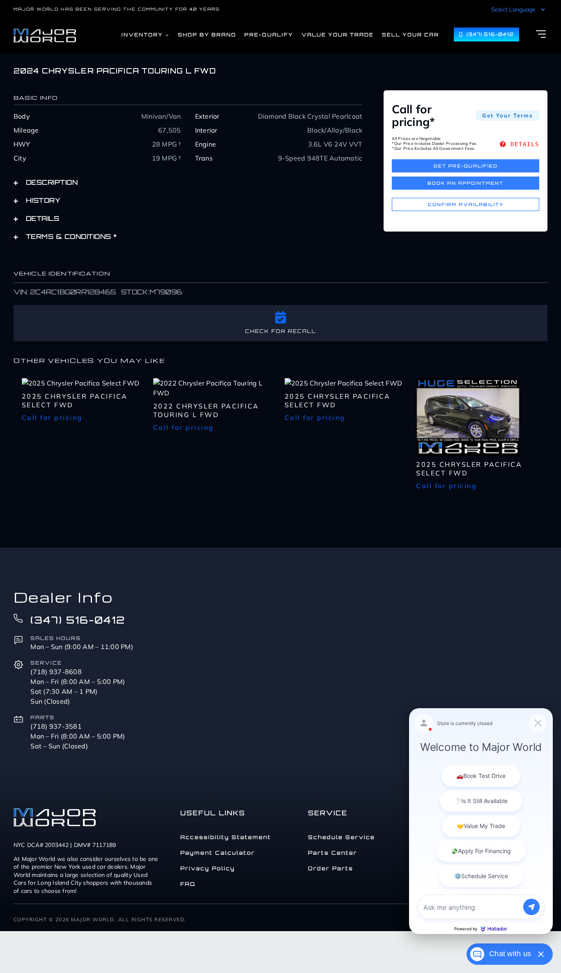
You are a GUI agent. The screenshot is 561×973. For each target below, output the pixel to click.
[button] (188, 182)
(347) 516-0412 (77, 620)
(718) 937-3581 (56, 726)
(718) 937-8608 (56, 672)
